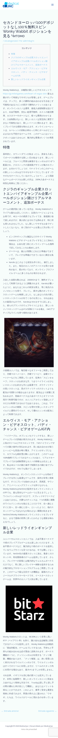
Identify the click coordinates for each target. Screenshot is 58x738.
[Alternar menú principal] (52, 5)
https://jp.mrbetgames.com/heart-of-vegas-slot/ (25, 93)
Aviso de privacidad (29, 729)
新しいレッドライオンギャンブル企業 (28, 79)
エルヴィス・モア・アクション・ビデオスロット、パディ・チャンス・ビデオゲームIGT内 (29, 72)
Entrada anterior (10, 711)
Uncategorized (11, 40)
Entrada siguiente (47, 711)
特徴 (13, 53)
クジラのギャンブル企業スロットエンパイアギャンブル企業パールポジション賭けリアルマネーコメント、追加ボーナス (29, 61)
